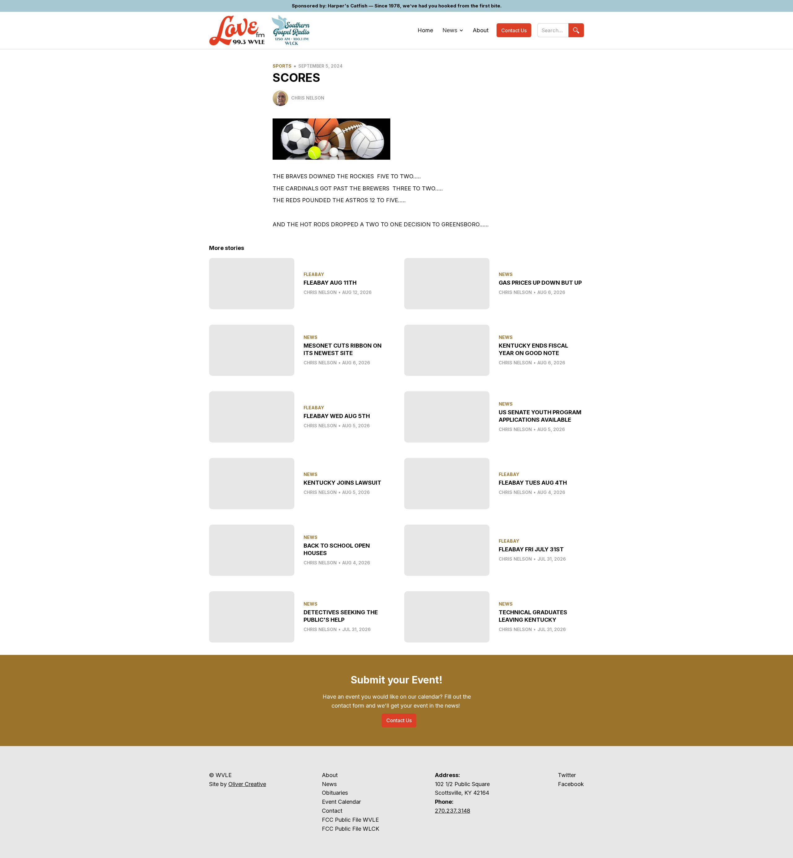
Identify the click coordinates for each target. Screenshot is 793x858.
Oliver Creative (247, 784)
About (330, 775)
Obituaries (335, 792)
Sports (282, 66)
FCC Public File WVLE (350, 819)
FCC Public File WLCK (350, 828)
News (329, 784)
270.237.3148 (452, 810)
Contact (332, 810)
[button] (453, 30)
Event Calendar (341, 801)
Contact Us (514, 30)
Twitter (567, 775)
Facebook (571, 784)
